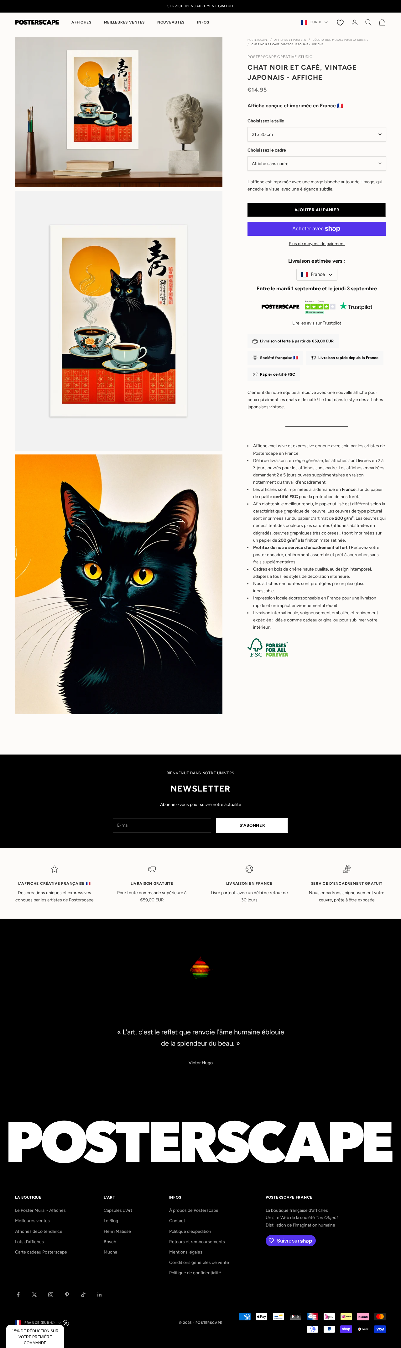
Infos (203, 22)
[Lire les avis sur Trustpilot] (316, 308)
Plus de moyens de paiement (317, 243)
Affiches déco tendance (38, 1231)
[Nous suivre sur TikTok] (83, 1295)
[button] (35, 1336)
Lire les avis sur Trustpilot (316, 323)
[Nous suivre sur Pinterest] (67, 1295)
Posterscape (257, 39)
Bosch (110, 1241)
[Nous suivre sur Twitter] (34, 1295)
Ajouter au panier (316, 209)
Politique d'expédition (190, 1231)
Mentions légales (185, 1252)
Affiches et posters (290, 39)
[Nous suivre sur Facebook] (18, 1295)
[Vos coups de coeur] (341, 22)
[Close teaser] (66, 1323)
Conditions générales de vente (199, 1262)
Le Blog (111, 1220)
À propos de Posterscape (193, 1210)
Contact (177, 1220)
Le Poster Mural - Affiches (40, 1210)
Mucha (110, 1252)
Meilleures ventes (124, 22)
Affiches (81, 22)
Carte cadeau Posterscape (41, 1252)
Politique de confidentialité (195, 1272)
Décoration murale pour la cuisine (340, 39)
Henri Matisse (117, 1231)
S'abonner (252, 825)
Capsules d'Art (118, 1210)
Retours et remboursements (197, 1241)
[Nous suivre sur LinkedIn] (99, 1295)
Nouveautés (171, 22)
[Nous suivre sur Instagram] (51, 1295)
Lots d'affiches (29, 1241)
